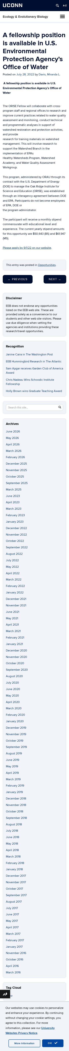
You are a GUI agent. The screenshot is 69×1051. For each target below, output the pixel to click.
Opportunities (47, 265)
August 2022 (14, 554)
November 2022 (16, 534)
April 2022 (13, 573)
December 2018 (16, 798)
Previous (17, 279)
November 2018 (16, 805)
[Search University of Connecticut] (57, 6)
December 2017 (16, 876)
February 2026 (15, 457)
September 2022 (17, 547)
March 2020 (14, 708)
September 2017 (16, 895)
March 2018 (13, 856)
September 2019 (16, 747)
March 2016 (13, 972)
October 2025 (15, 476)
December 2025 (16, 464)
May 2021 (12, 618)
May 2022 (12, 567)
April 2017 (12, 927)
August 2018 (14, 824)
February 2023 (15, 515)
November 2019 (16, 734)
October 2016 (14, 959)
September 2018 (16, 818)
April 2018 (12, 850)
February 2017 (15, 940)
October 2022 (15, 541)
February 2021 (15, 637)
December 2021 (16, 599)
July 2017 (12, 908)
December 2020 (16, 650)
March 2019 (13, 779)
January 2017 (14, 947)
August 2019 (14, 753)
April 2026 (13, 444)
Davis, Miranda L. (49, 74)
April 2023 (13, 502)
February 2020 (15, 715)
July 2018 (12, 831)
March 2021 (13, 631)
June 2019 (12, 760)
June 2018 (12, 837)
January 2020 (15, 721)
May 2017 (12, 921)
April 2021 (12, 624)
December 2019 (16, 728)
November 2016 (16, 953)
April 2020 (13, 702)
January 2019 (14, 792)
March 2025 (13, 489)
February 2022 (15, 586)
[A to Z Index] (65, 6)
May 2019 (12, 766)
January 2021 (14, 644)
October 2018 (14, 811)
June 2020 (13, 689)
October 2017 (14, 889)
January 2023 (15, 522)
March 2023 (13, 509)
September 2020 (17, 670)
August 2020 (14, 676)
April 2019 (12, 773)
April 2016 (12, 966)
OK (50, 1043)
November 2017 (16, 882)
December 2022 (16, 528)
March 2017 (13, 934)
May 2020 (12, 695)
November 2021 (16, 605)
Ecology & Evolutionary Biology (25, 17)
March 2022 (13, 579)
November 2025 (16, 470)
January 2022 (15, 592)
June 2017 (12, 914)
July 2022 (12, 560)
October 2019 (14, 741)
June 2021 (12, 612)
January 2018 (14, 869)
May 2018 (12, 843)
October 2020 (15, 663)
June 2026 (13, 431)
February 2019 (15, 785)
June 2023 (13, 496)
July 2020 (12, 683)
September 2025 (17, 483)
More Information (24, 1043)
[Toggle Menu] (62, 16)
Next (55, 279)
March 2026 (13, 451)
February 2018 (15, 863)
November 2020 (16, 657)
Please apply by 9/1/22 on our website (27, 248)
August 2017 (14, 902)
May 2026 (12, 438)
